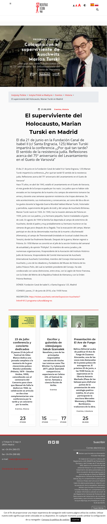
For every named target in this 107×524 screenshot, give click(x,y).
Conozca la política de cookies (55, 519)
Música (26, 409)
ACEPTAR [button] (75, 520)
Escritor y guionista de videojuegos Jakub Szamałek (53, 344)
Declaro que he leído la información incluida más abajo (91, 454)
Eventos (57, 109)
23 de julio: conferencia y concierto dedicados (22, 344)
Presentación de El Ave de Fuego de (85, 343)
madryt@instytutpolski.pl (20, 459)
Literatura (88, 411)
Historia (65, 109)
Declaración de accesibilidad (15, 469)
